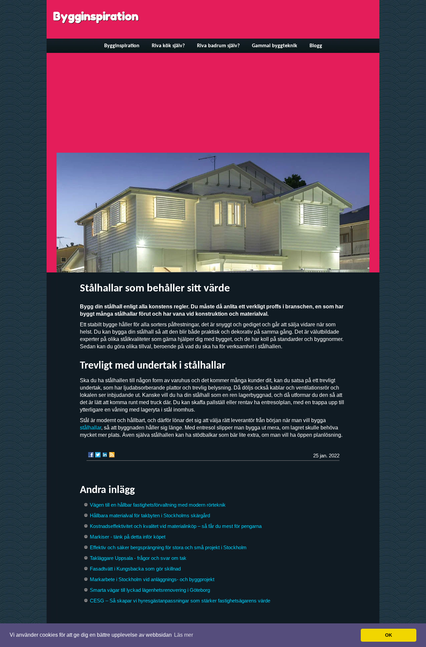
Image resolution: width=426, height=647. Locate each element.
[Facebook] (91, 454)
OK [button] (388, 635)
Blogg (316, 46)
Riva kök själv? (168, 46)
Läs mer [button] (183, 635)
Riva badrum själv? (218, 46)
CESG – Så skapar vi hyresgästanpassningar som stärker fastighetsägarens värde (180, 600)
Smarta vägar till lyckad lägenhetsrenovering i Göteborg (150, 590)
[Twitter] (98, 454)
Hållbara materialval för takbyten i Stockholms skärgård (150, 515)
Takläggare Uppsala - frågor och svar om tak (138, 558)
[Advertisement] (213, 102)
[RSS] (111, 454)
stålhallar (90, 427)
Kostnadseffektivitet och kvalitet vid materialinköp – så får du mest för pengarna (176, 526)
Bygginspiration (95, 16)
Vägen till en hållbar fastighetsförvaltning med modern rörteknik (158, 505)
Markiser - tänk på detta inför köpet (127, 537)
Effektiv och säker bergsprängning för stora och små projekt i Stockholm (168, 547)
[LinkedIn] (104, 454)
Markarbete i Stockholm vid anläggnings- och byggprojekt (152, 579)
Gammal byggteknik (274, 46)
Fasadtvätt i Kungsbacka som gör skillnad (135, 568)
